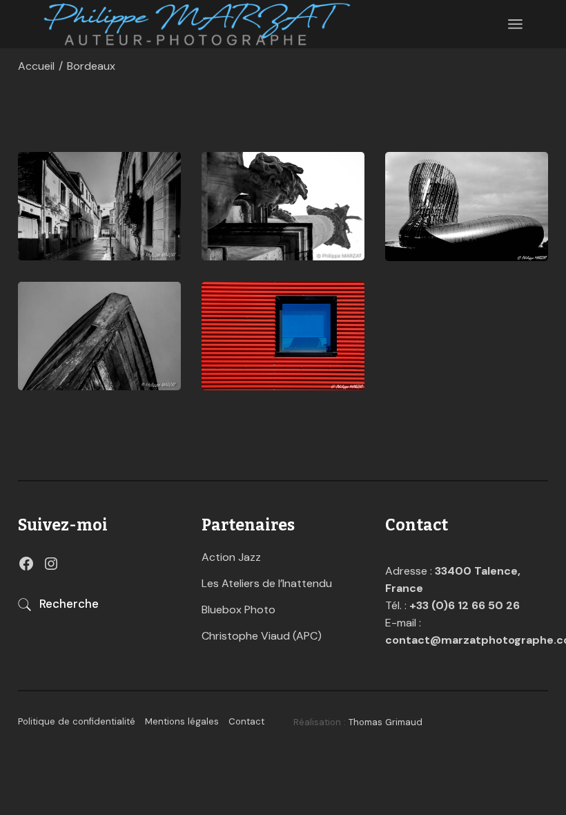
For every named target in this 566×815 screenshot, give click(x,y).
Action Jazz (231, 557)
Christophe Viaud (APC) (262, 636)
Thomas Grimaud (385, 722)
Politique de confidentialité (76, 721)
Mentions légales (182, 721)
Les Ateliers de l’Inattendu (267, 583)
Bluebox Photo (238, 609)
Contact (246, 721)
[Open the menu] (515, 24)
